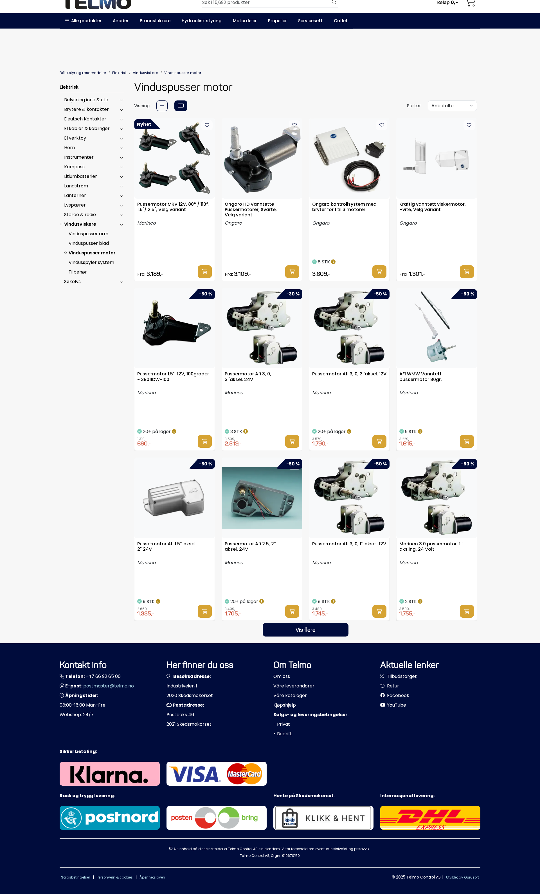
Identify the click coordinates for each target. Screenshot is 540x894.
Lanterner (75, 195)
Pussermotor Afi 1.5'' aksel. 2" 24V (167, 546)
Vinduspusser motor (92, 253)
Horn (69, 147)
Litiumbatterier (80, 176)
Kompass (74, 166)
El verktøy (75, 138)
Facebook (397, 695)
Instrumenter (79, 157)
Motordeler (245, 21)
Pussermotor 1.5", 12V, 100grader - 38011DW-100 (173, 376)
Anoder (121, 21)
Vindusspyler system (91, 262)
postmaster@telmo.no (108, 686)
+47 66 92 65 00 (103, 676)
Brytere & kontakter (86, 109)
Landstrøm (76, 186)
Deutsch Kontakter (85, 119)
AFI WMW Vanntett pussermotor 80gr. (420, 376)
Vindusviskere (80, 224)
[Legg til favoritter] (207, 125)
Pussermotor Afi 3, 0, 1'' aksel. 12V (349, 544)
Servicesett (310, 21)
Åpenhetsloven (152, 877)
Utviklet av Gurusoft (462, 877)
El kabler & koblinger (87, 128)
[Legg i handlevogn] (205, 271)
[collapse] (121, 100)
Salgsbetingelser (75, 877)
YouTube (396, 705)
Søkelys (72, 281)
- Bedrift (282, 734)
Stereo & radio (80, 214)
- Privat (281, 724)
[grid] (180, 105)
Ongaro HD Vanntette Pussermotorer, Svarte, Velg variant (251, 209)
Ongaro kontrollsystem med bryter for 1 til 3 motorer (344, 207)
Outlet (341, 21)
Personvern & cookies (115, 877)
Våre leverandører (293, 686)
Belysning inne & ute (86, 100)
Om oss (281, 676)
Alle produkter (85, 21)
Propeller (277, 21)
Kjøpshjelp (284, 705)
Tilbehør (78, 272)
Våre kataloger (290, 695)
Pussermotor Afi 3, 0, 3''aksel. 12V (349, 374)
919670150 (291, 855)
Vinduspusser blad (89, 243)
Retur (392, 686)
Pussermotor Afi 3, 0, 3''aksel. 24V (248, 376)
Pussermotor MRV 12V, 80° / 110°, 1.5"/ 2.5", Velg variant (173, 207)
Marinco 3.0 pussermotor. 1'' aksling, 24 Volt (431, 546)
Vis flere (306, 629)
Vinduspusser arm (88, 233)
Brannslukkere (155, 21)
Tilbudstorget (401, 676)
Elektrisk (69, 87)
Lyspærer (75, 205)
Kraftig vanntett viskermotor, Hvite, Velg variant (432, 207)
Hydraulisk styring (202, 21)
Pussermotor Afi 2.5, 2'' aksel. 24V (250, 546)
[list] (162, 105)
